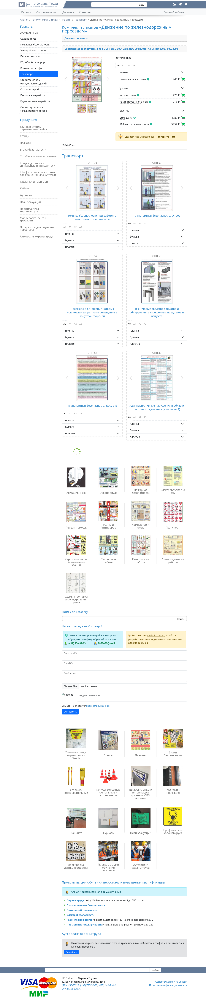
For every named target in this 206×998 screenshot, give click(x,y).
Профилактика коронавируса (29, 210)
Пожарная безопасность (35, 44)
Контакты (85, 12)
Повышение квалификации (85, 924)
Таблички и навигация (34, 181)
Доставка (68, 12)
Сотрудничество (46, 12)
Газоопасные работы (32, 95)
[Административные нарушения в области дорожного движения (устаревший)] (157, 378)
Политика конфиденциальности (168, 985)
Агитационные (29, 32)
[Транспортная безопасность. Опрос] (157, 188)
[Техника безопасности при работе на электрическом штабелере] (92, 188)
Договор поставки (76, 38)
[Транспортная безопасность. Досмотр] (92, 378)
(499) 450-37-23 (77, 643)
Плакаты (25, 143)
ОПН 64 (92, 256)
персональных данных (98, 705)
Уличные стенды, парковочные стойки (33, 128)
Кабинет (25, 188)
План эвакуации (30, 202)
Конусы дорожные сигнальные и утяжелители (37, 164)
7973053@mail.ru (108, 643)
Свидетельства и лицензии (171, 981)
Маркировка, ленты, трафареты (33, 219)
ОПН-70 (92, 162)
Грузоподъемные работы (35, 101)
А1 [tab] (123, 65)
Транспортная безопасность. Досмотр (92, 405)
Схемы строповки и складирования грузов (33, 108)
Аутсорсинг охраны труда (36, 236)
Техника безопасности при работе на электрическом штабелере (92, 217)
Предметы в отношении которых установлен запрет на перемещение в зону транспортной (92, 312)
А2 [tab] (128, 65)
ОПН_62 (92, 353)
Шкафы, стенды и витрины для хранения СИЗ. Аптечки (38, 174)
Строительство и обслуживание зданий (33, 81)
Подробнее (71, 952)
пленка (123, 72)
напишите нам (165, 136)
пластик (124, 110)
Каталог (26, 12)
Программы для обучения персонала (37, 228)
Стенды (25, 136)
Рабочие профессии (79, 919)
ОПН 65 (156, 162)
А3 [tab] (134, 65)
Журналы (26, 195)
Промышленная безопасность (86, 905)
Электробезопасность (33, 50)
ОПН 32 (156, 353)
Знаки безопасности (33, 149)
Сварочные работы (31, 89)
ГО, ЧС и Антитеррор (32, 62)
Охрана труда (28, 38)
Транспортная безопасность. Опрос (156, 215)
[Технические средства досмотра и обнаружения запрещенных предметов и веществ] (157, 281)
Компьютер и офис (31, 68)
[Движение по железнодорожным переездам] (87, 79)
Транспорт (26, 74)
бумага (123, 88)
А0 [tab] (118, 65)
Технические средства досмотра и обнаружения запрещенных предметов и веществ (157, 312)
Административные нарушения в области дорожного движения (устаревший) (157, 407)
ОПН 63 (156, 256)
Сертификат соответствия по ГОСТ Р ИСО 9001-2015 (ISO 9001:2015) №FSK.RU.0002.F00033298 (121, 48)
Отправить (70, 711)
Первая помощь (30, 56)
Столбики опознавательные (38, 156)
